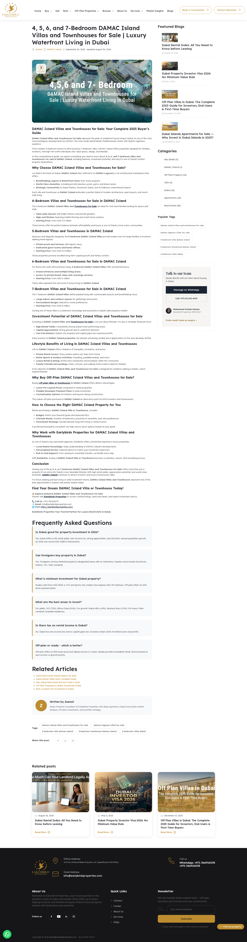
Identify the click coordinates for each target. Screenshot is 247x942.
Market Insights (155, 10)
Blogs (170, 10)
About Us (122, 10)
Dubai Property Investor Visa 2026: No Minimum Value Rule (186, 75)
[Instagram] (73, 916)
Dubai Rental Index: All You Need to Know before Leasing (187, 46)
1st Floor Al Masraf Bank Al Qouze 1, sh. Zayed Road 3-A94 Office (91, 862)
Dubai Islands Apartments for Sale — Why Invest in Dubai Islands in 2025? (188, 135)
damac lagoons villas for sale (175, 232)
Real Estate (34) (172, 205)
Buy (47, 10)
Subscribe (186, 918)
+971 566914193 (190, 865)
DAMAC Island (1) (173, 167)
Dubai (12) (169, 190)
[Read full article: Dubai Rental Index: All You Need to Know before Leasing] (60, 792)
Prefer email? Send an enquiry (180, 320)
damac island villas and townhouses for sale (182, 225)
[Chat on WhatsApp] (7, 934)
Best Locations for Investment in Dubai (55, 689)
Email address (162, 909)
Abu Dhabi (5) (171, 159)
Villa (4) (168, 182)
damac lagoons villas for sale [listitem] (109, 725)
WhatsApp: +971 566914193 (197, 862)
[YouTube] (59, 916)
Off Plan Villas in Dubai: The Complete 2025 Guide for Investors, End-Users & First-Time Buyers (188, 105)
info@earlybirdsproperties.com (83, 875)
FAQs (116, 922)
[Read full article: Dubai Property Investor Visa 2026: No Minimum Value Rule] (123, 792)
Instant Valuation (226, 10)
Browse (106, 10)
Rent (65, 10)
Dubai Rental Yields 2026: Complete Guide (56, 679)
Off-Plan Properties (85, 10)
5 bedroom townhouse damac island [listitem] (97, 731)
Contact (117, 900)
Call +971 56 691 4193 (186, 298)
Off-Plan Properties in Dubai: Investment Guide (58, 685)
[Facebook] (51, 916)
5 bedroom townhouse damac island (178, 247)
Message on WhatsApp (186, 290)
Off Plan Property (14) (175, 175)
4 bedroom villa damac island (175, 240)
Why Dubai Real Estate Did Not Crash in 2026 (58, 682)
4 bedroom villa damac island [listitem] (57, 731)
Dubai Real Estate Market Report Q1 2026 (56, 675)
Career (117, 906)
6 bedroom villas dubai (172, 254)
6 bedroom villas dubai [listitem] (134, 731)
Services (135, 10)
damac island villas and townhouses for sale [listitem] (65, 725)
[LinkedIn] (66, 916)
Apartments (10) (172, 198)
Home (37, 10)
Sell (57, 10)
